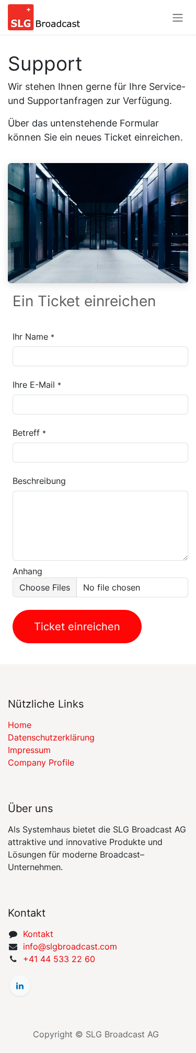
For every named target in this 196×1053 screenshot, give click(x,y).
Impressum (29, 750)
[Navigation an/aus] (177, 17)
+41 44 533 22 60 (59, 959)
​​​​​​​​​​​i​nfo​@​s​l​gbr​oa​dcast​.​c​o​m (70, 946)
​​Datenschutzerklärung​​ (51, 737)
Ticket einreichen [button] (77, 626)
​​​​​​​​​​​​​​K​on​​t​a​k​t (38, 934)
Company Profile (41, 762)
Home (19, 725)
